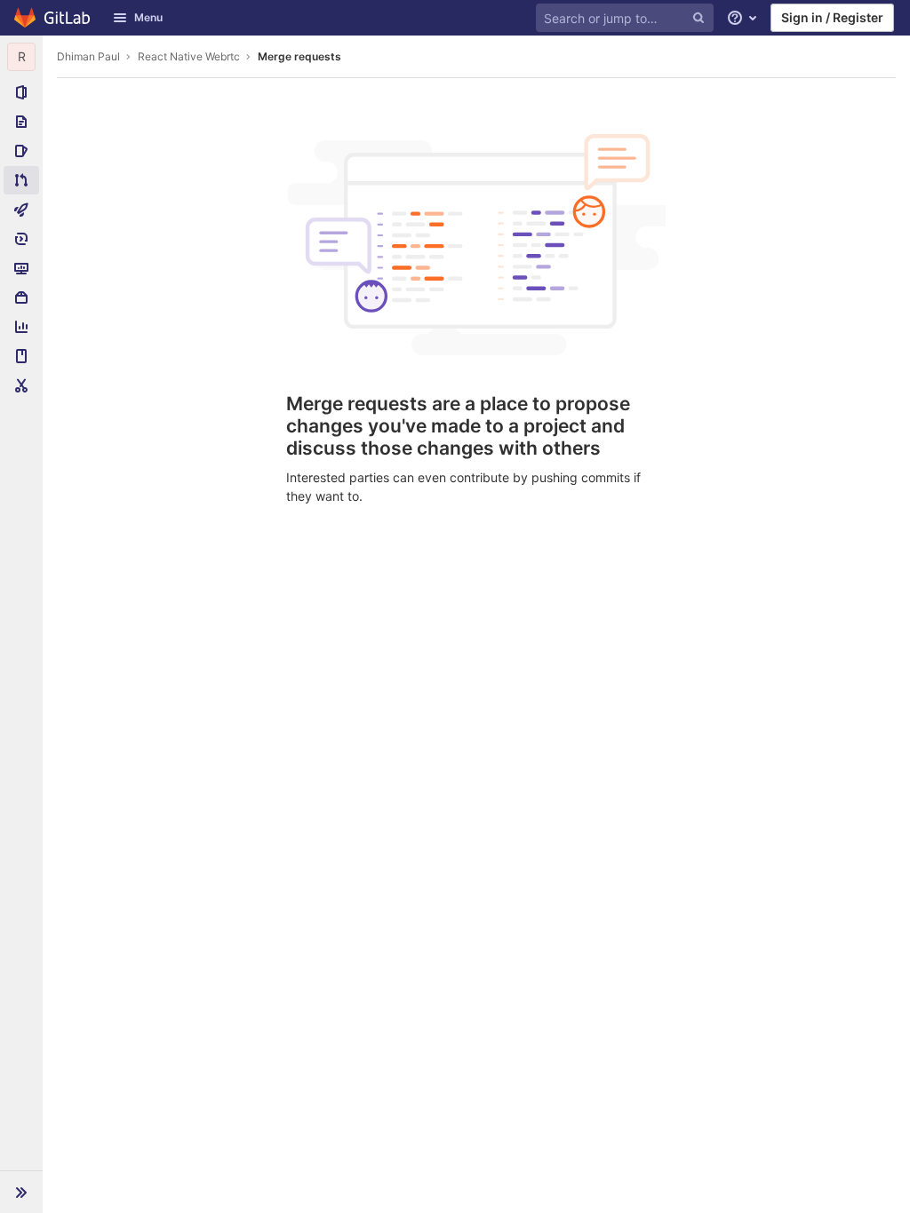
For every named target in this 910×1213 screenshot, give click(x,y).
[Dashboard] (53, 17)
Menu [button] (148, 17)
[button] (21, 1191)
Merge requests (299, 56)
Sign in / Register (832, 17)
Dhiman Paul (88, 56)
